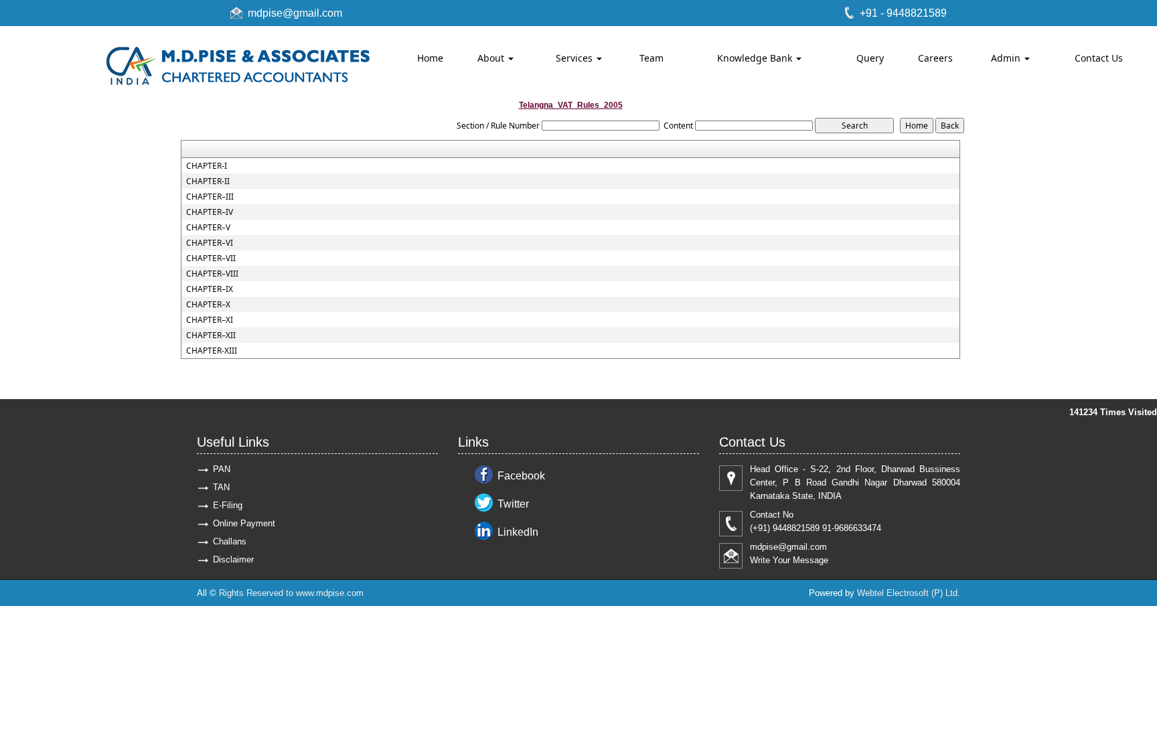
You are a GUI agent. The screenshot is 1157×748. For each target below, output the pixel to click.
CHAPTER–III (210, 197)
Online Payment (244, 523)
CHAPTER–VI (209, 243)
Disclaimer (233, 559)
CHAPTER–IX (209, 289)
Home (430, 58)
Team (651, 58)
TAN (221, 487)
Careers (935, 58)
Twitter (513, 504)
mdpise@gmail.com (295, 13)
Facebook (521, 475)
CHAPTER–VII (211, 258)
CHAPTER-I (206, 166)
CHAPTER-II (208, 181)
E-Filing (227, 505)
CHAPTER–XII (211, 335)
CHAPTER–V (208, 227)
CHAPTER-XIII (211, 351)
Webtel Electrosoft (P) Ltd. (908, 593)
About (492, 58)
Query (870, 58)
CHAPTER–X (208, 304)
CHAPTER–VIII (212, 274)
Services (575, 58)
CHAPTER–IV (209, 212)
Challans (229, 541)
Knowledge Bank (756, 58)
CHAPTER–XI (209, 320)
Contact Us (1099, 58)
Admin (1007, 58)
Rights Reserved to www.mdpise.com (291, 593)
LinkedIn (517, 532)
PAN (221, 469)
